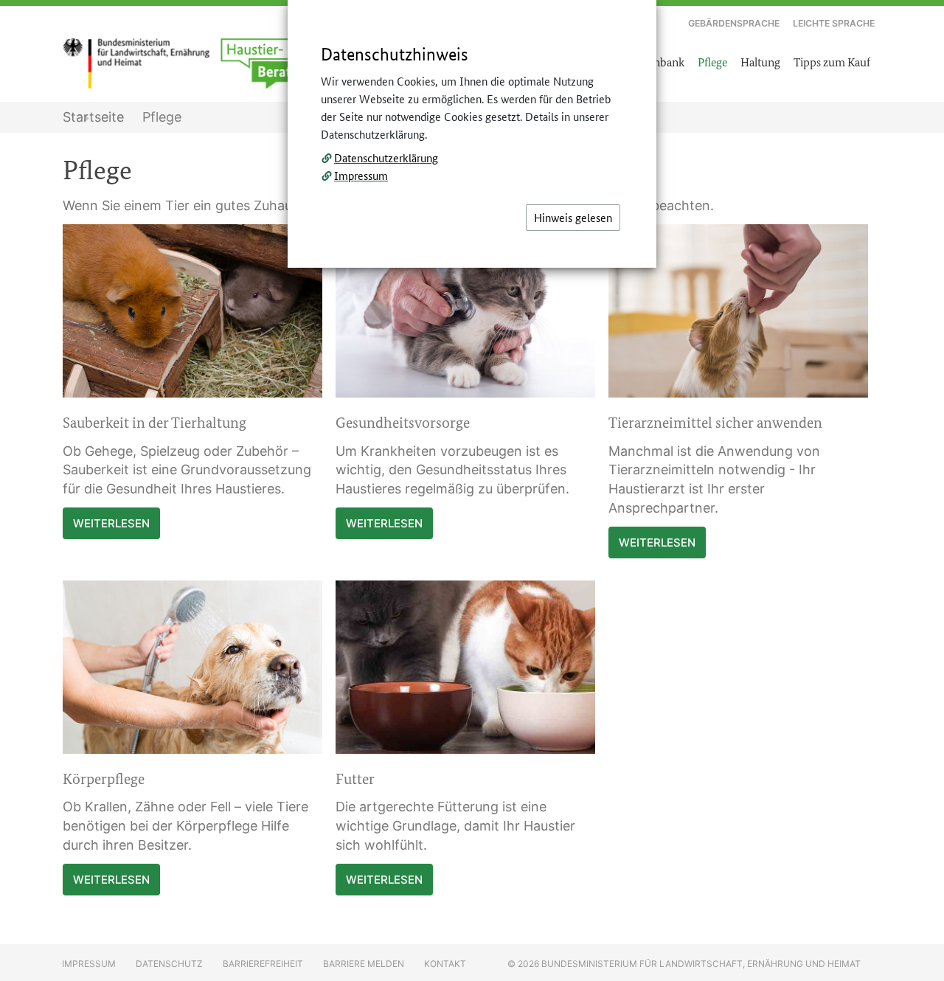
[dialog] (472, 490)
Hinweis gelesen (573, 217)
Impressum (361, 175)
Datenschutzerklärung (386, 157)
